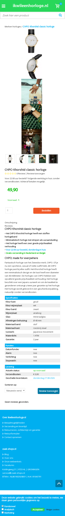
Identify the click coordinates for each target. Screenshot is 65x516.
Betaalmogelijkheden (14, 422)
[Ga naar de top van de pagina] (59, 484)
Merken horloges (13, 26)
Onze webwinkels (12, 461)
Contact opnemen (12, 437)
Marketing (9, 512)
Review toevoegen (36, 173)
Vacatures (9, 465)
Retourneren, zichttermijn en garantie (22, 430)
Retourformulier (12, 433)
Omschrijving (11, 222)
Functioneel (9, 506)
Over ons (8, 457)
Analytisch (9, 509)
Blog (6, 454)
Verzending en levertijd (15, 426)
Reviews (9, 225)
